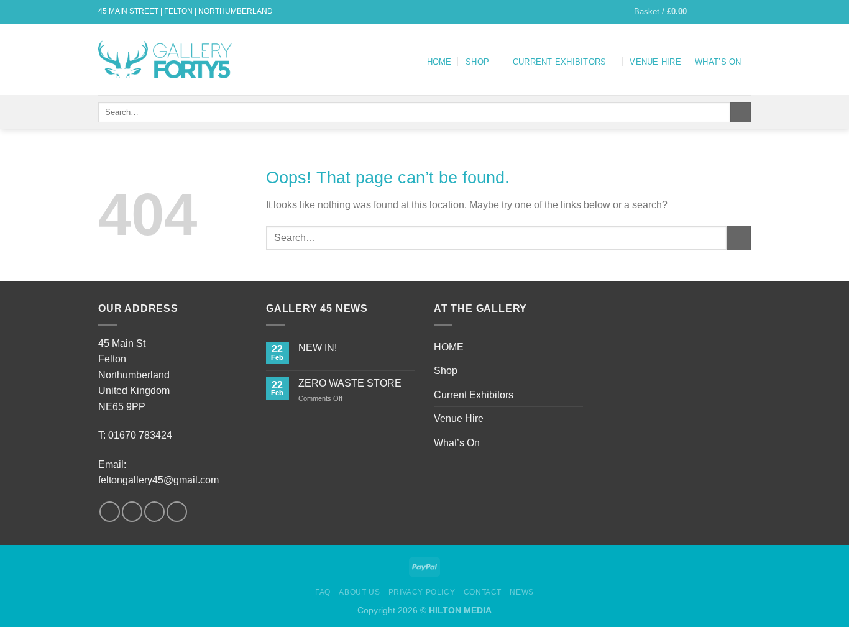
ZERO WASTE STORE (350, 383)
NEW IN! (317, 347)
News (521, 592)
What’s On (718, 61)
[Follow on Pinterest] (177, 511)
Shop (477, 61)
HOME (439, 61)
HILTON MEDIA (460, 610)
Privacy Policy (422, 592)
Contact (483, 592)
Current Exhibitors (560, 61)
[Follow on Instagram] (733, 11)
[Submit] (740, 112)
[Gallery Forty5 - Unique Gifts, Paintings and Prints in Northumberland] (167, 59)
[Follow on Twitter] (744, 11)
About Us (359, 592)
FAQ (323, 592)
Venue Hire (655, 61)
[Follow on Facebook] (721, 11)
